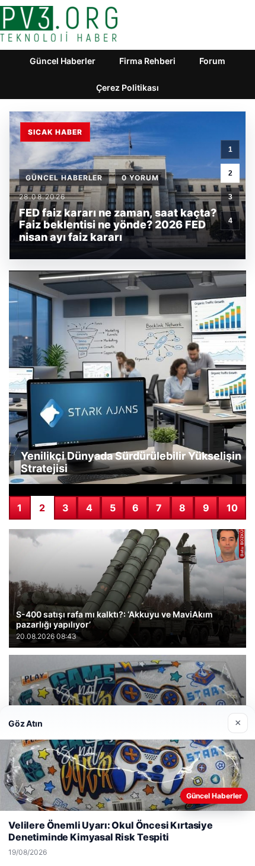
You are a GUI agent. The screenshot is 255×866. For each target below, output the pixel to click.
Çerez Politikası (127, 87)
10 (232, 508)
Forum (212, 61)
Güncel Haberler (62, 61)
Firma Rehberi (147, 61)
